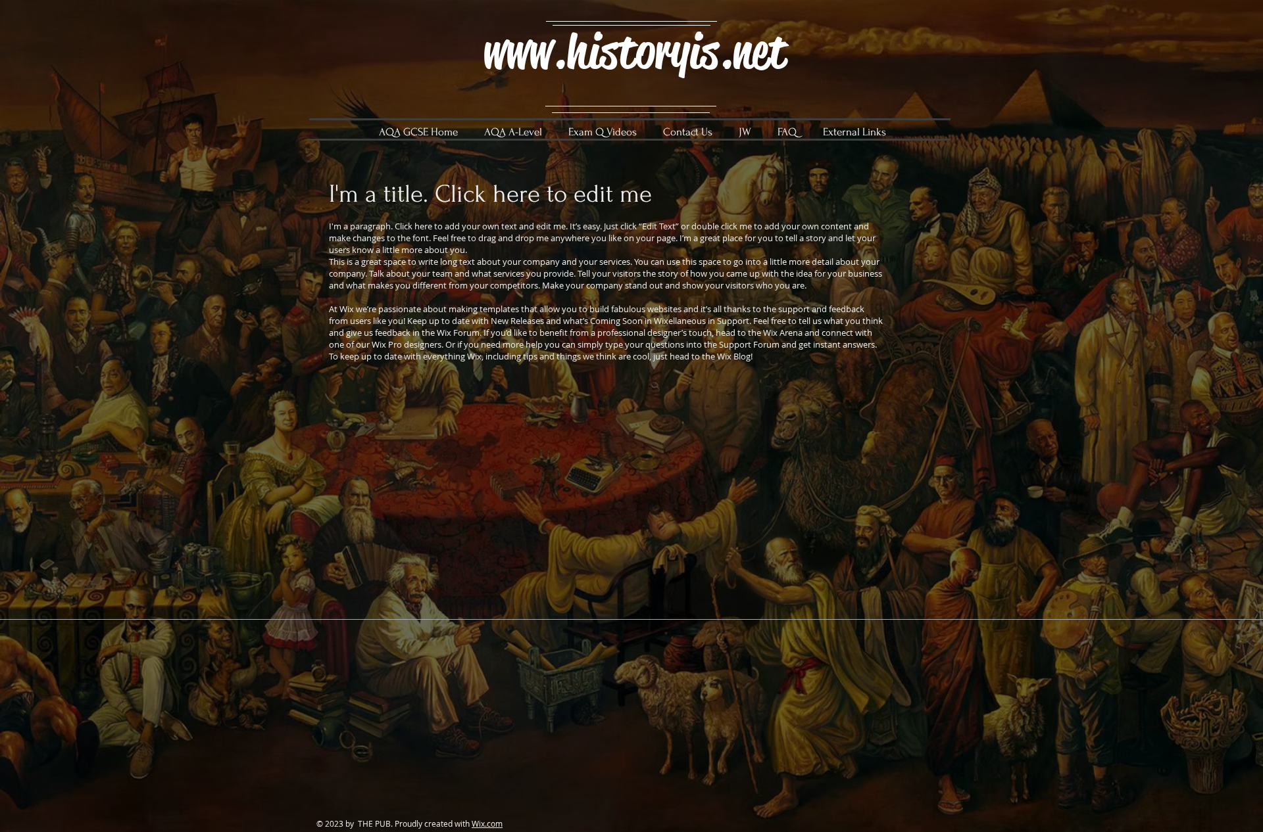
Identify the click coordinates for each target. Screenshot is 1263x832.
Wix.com (487, 823)
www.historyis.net (634, 51)
